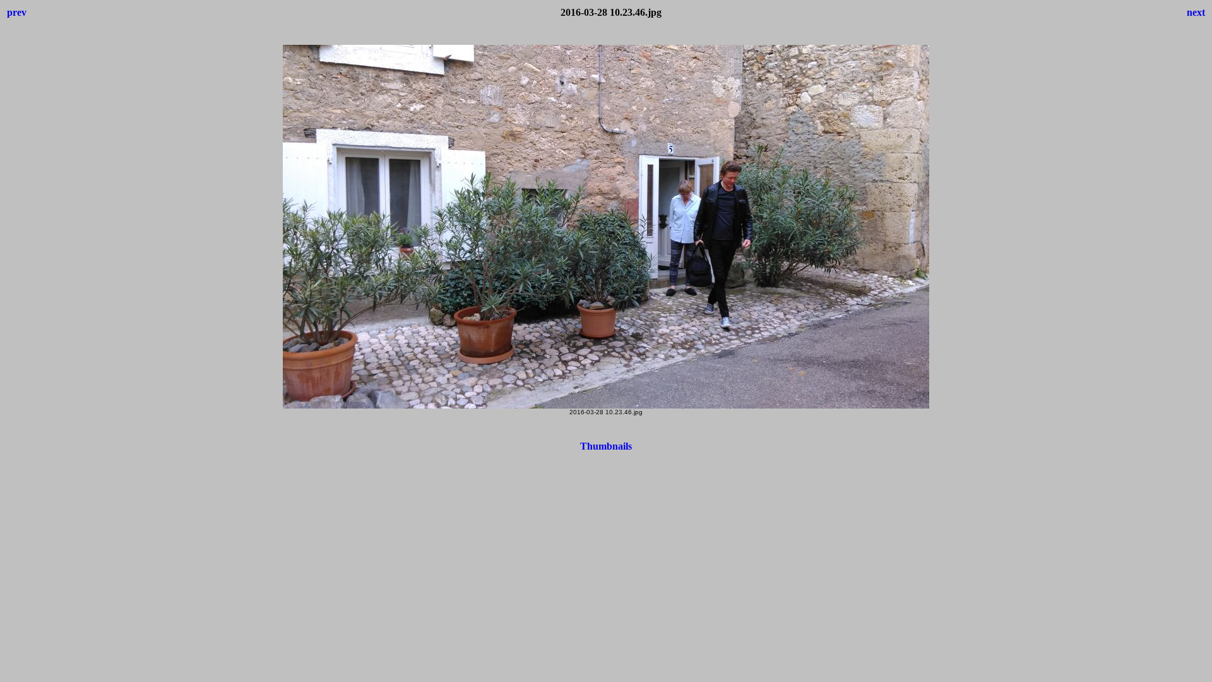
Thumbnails (606, 446)
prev (17, 12)
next (1196, 12)
